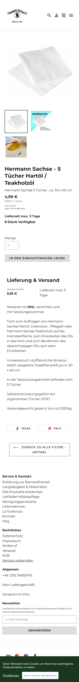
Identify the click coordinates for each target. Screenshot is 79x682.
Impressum (11, 541)
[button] (22, 428)
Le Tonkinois (12, 511)
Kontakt (8, 516)
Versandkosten (17, 208)
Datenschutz (12, 536)
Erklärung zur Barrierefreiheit (26, 482)
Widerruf (9, 546)
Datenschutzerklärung (22, 611)
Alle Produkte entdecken (22, 492)
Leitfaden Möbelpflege (20, 497)
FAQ (5, 521)
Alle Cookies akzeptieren (40, 675)
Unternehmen (13, 506)
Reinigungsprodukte (19, 502)
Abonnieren (39, 630)
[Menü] (71, 15)
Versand (9, 551)
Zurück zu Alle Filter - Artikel (43, 449)
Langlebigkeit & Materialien (24, 487)
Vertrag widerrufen (17, 560)
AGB (6, 555)
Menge (10, 238)
